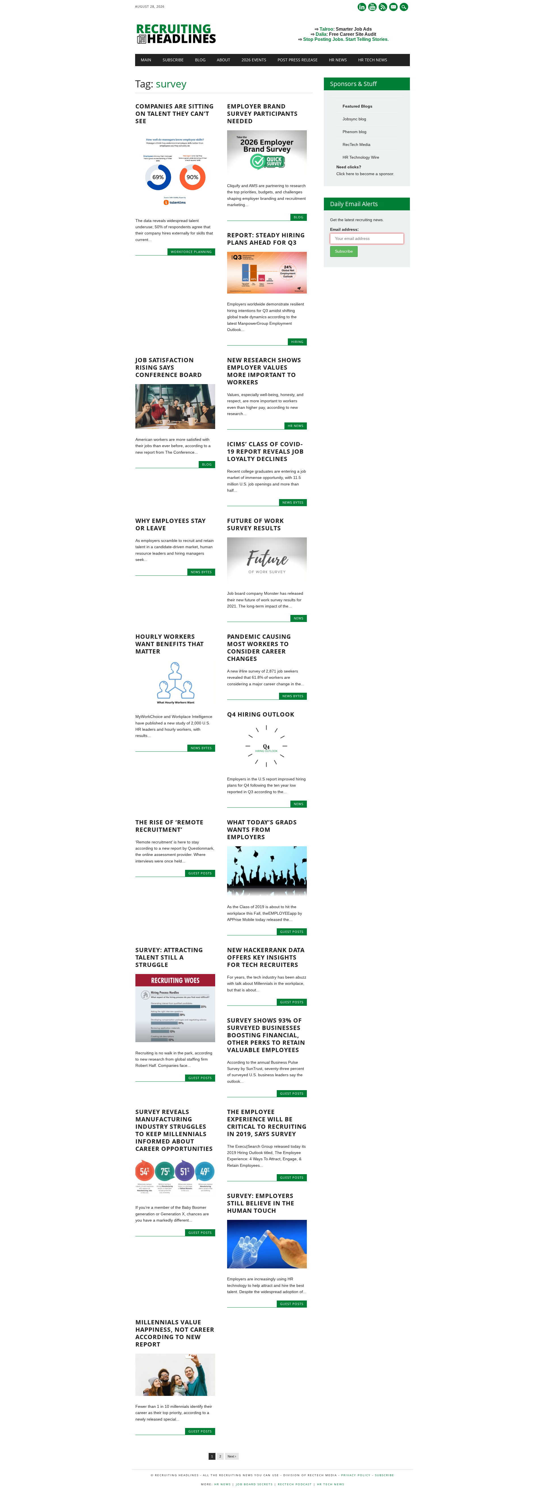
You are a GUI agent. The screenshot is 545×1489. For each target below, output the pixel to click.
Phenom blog (354, 131)
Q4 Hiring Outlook (260, 714)
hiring (297, 342)
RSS (383, 7)
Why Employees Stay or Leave (170, 524)
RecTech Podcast (295, 1484)
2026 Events (254, 59)
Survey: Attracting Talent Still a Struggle (169, 957)
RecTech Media (356, 144)
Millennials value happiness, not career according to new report (174, 1333)
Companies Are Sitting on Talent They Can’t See (174, 113)
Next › (232, 1456)
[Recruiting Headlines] (177, 42)
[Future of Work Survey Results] (267, 581)
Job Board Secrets (254, 1484)
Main (146, 59)
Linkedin (362, 7)
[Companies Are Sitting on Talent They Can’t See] (175, 208)
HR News (338, 59)
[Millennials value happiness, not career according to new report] (175, 1394)
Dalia (321, 34)
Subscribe (173, 59)
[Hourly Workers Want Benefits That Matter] (175, 704)
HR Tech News (372, 59)
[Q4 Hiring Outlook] (267, 767)
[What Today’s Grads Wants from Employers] (267, 895)
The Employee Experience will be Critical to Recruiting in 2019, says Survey (267, 1123)
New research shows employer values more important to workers (264, 371)
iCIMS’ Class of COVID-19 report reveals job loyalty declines (265, 451)
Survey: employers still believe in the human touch (260, 1203)
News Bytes (292, 502)
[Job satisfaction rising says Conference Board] (175, 427)
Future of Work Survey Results (255, 524)
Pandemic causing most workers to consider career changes (259, 648)
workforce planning (191, 252)
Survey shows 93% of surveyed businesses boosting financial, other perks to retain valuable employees (266, 1035)
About (223, 59)
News (298, 618)
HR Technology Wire (361, 157)
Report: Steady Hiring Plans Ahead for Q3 (266, 238)
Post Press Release (298, 59)
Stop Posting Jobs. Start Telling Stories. (346, 39)
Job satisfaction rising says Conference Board (168, 367)
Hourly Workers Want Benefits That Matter (169, 644)
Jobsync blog (354, 119)
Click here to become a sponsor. (365, 173)
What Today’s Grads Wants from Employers (262, 829)
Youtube (372, 7)
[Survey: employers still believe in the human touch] (267, 1267)
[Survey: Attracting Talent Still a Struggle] (175, 1040)
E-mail (394, 7)
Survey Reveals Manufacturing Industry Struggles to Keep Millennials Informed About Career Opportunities (174, 1130)
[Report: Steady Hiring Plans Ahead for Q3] (267, 292)
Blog (200, 59)
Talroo (326, 29)
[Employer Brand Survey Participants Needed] (267, 173)
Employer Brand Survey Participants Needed (262, 113)
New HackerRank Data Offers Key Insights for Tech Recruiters (266, 957)
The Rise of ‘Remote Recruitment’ (169, 825)
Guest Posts (200, 873)
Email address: (344, 229)
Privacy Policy (356, 1475)
